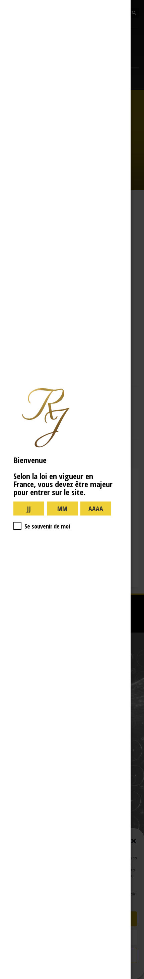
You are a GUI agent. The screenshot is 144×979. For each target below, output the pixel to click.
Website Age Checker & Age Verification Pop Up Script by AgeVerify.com (135, 977)
